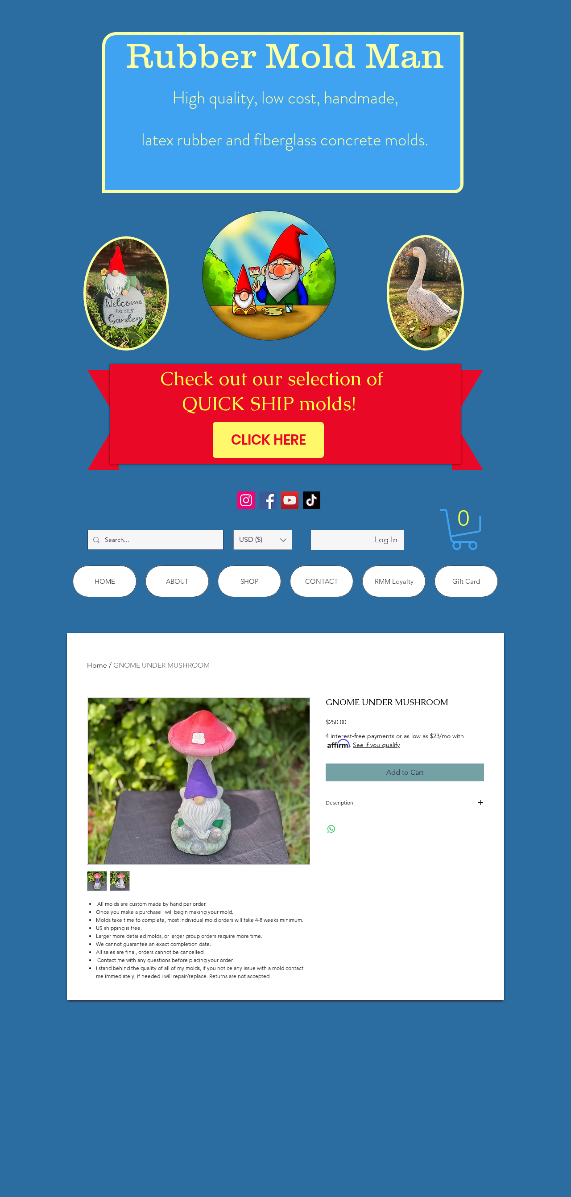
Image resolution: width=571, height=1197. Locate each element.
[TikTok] (311, 500)
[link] (464, 529)
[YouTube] (289, 500)
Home (97, 665)
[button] (262, 540)
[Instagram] (246, 500)
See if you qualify (376, 745)
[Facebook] (268, 500)
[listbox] (262, 540)
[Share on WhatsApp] (331, 829)
